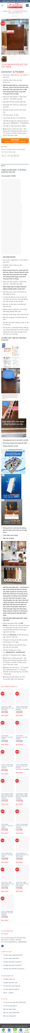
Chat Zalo (9, 1032)
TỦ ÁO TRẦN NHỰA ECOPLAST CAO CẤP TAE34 (7, 855)
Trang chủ (7, 11)
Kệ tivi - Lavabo (8, 993)
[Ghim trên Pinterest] (11, 155)
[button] (2, 5)
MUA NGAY (4, 715)
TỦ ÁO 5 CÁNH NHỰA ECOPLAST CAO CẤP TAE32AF (7, 766)
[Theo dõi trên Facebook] (2, 946)
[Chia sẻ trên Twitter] (8, 155)
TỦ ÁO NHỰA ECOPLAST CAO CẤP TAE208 (21, 737)
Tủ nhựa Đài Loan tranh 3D (11, 986)
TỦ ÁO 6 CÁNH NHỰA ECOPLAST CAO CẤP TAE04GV (22, 708)
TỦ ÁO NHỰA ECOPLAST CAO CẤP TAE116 (7, 737)
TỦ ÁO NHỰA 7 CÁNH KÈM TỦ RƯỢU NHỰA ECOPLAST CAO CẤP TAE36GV (22, 796)
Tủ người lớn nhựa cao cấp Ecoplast (17, 12)
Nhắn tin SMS (26, 1032)
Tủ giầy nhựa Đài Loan (10, 982)
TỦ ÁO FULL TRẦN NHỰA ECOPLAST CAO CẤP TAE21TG (7, 884)
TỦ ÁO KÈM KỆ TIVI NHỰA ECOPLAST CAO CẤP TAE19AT (22, 855)
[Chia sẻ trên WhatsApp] (2, 155)
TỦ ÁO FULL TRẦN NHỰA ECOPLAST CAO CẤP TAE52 (7, 708)
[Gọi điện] (15, 1029)
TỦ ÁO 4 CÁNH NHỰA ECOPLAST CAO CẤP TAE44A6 (22, 826)
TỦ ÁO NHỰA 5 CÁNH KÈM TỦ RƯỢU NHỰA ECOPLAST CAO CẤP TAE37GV (7, 796)
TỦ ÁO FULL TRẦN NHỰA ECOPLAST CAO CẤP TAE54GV (22, 884)
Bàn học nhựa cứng (9, 1009)
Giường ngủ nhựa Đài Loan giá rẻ (13, 968)
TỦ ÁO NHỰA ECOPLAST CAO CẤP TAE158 (7, 826)
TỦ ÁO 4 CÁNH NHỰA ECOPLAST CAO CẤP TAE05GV (7, 913)
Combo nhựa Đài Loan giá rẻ (12, 962)
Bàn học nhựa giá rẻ (9, 1016)
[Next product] (13, 16)
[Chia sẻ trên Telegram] (17, 155)
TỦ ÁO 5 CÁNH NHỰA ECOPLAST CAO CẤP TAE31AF (22, 766)
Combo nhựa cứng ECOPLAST (13, 955)
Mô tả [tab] (3, 165)
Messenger (20, 1032)
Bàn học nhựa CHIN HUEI (11, 1012)
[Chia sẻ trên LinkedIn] (14, 155)
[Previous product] (16, 16)
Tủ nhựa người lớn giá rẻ (11, 989)
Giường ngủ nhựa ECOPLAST (12, 965)
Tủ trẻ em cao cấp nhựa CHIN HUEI (14, 1002)
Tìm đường (3, 1032)
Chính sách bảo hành (8, 1026)
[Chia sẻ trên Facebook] (5, 155)
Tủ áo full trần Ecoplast (10, 152)
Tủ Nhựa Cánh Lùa (9, 979)
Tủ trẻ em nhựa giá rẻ (10, 1006)
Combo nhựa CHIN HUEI (11, 958)
